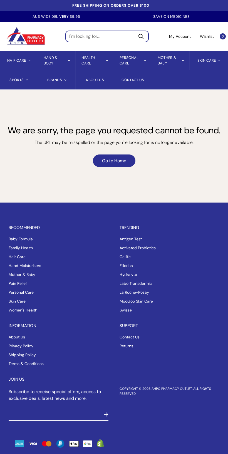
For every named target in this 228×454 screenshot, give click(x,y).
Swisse (126, 310)
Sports (16, 79)
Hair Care (16, 60)
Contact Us (133, 79)
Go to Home (114, 161)
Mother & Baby (167, 60)
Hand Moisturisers (25, 265)
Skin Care (206, 60)
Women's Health (23, 310)
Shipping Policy (22, 354)
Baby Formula (21, 238)
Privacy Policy (21, 345)
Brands (54, 79)
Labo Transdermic (136, 283)
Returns (126, 345)
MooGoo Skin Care (136, 301)
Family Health (21, 247)
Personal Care (129, 60)
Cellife (125, 256)
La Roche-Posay (134, 292)
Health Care (88, 60)
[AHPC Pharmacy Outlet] (26, 36)
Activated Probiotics (138, 247)
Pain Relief (18, 283)
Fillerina (126, 265)
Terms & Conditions (26, 363)
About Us (95, 79)
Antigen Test (131, 238)
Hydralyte (128, 274)
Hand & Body (51, 60)
